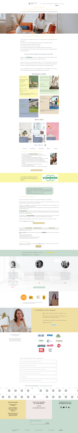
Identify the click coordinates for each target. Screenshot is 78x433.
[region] (28, 87)
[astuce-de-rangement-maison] (59, 430)
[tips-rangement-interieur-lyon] (61, 430)
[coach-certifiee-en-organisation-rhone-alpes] (61, 407)
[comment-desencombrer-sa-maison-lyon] (69, 407)
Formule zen (42, 84)
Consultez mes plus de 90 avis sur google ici (30, 254)
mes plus (29, 221)
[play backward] (20, 297)
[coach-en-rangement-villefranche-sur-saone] (64, 407)
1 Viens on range (22, 80)
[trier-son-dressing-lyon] (60, 430)
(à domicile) (21, 82)
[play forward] (46, 297)
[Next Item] (76, 394)
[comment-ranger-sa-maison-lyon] (66, 407)
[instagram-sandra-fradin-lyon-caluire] (55, 5)
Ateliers (41, 101)
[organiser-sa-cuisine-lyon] (62, 430)
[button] (50, 177)
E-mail (30, 422)
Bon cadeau (49, 138)
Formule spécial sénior (43, 86)
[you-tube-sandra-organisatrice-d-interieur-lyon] (56, 5)
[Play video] (54, 299)
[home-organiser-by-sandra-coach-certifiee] (58, 5)
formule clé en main (23, 85)
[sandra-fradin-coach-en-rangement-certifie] (57, 5)
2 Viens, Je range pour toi (24, 84)
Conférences (42, 102)
